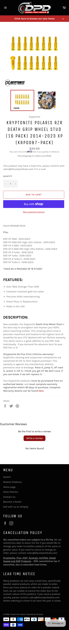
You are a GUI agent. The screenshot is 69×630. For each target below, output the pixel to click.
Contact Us (9, 496)
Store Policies (10, 491)
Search (7, 476)
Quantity (7, 176)
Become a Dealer (12, 501)
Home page (9, 487)
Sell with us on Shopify (15, 506)
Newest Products (12, 482)
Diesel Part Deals (17, 614)
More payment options (34, 212)
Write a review (34, 438)
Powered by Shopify (34, 614)
